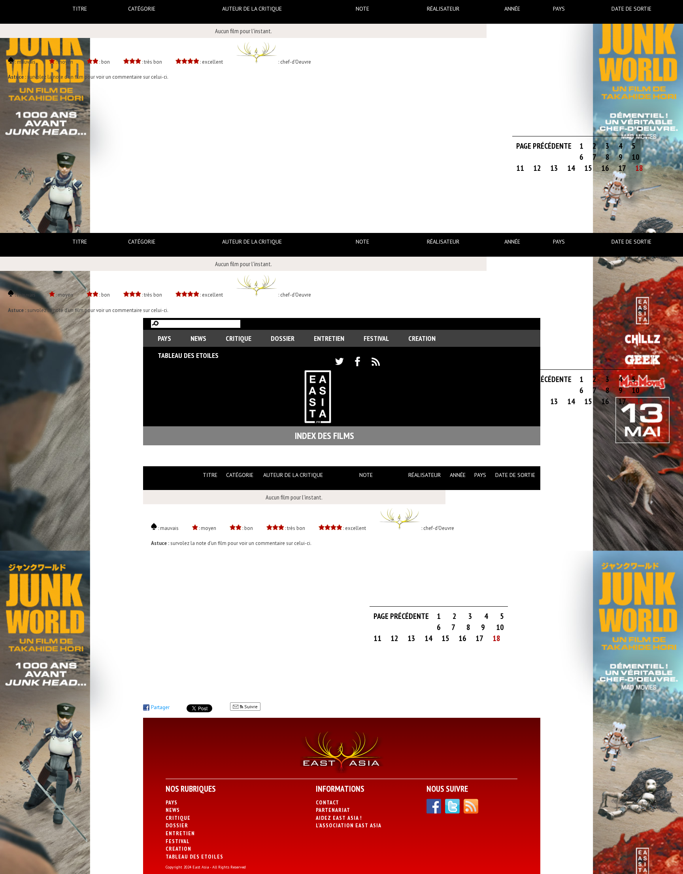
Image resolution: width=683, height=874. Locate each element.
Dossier (282, 338)
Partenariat (333, 809)
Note (362, 8)
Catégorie (141, 8)
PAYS (164, 338)
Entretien (329, 338)
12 (537, 168)
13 (554, 168)
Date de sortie (631, 8)
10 (636, 157)
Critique (238, 338)
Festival (376, 338)
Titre (79, 8)
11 (520, 168)
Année (512, 8)
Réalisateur (443, 8)
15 (588, 168)
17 (622, 168)
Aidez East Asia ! (339, 817)
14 (571, 168)
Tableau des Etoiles (188, 355)
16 (605, 168)
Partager (160, 707)
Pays (559, 8)
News (198, 338)
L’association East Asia (348, 825)
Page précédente (544, 146)
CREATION (422, 338)
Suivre (250, 706)
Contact (327, 802)
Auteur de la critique (252, 8)
